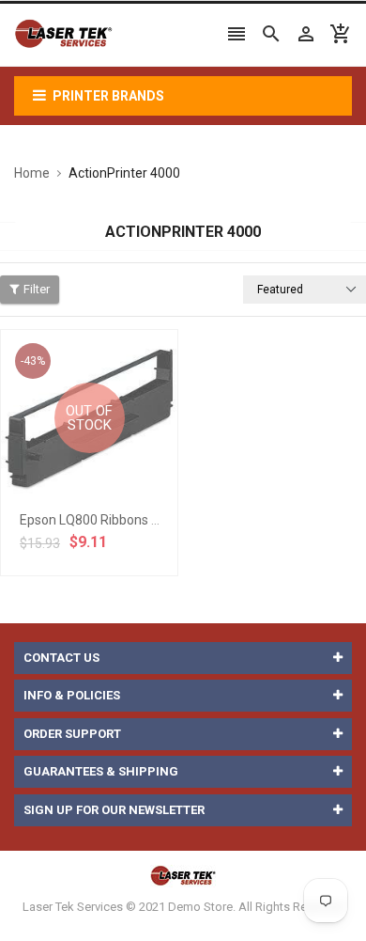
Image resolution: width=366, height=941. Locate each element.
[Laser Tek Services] (183, 876)
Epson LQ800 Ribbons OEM (99, 519)
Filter (36, 289)
